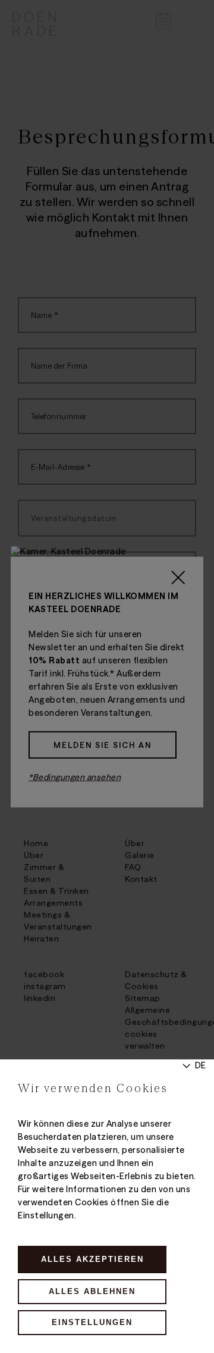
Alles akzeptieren (92, 1259)
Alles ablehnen (92, 1291)
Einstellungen (92, 1322)
